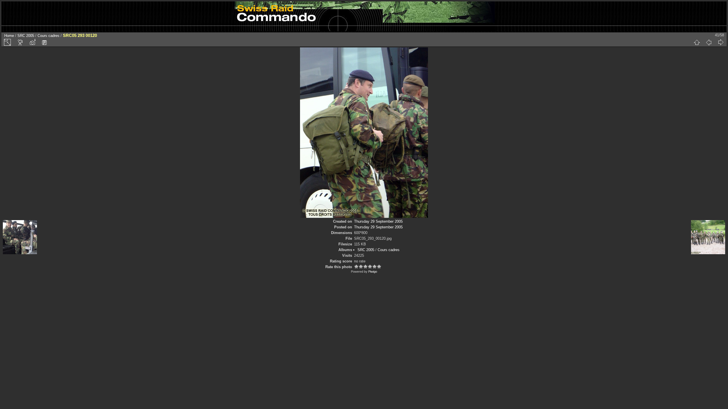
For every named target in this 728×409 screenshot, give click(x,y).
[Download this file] (44, 42)
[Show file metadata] (32, 42)
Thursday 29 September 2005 (378, 221)
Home (9, 36)
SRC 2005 (25, 36)
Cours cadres (48, 36)
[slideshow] (20, 42)
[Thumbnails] (697, 42)
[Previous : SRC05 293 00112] (709, 42)
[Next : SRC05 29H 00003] (721, 42)
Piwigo (372, 271)
